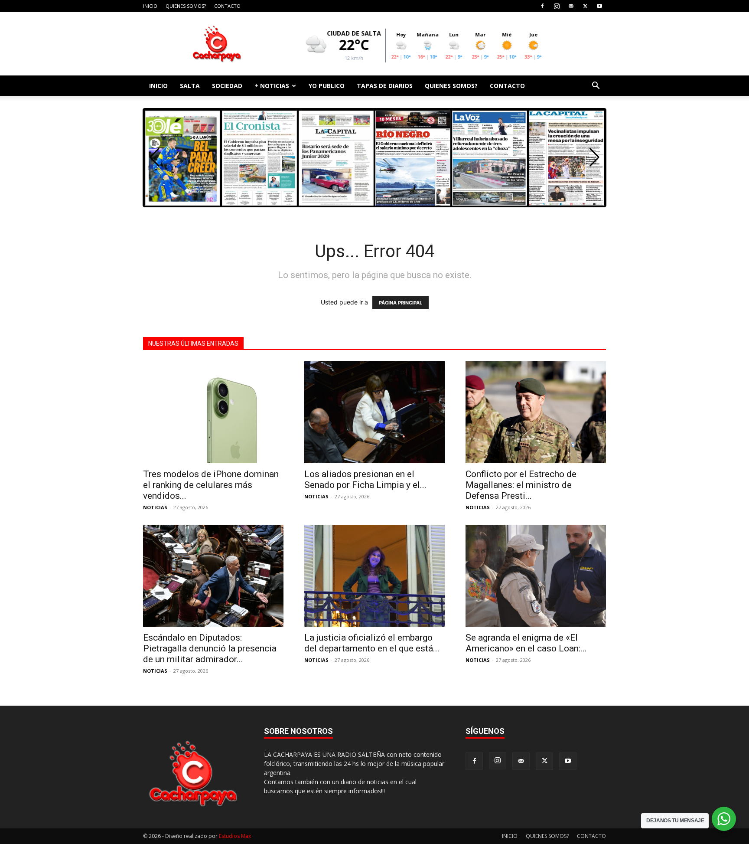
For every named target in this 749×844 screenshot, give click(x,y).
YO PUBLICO (327, 86)
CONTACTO (227, 6)
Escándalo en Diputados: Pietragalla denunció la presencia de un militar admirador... (210, 648)
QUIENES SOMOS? (186, 6)
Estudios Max (235, 836)
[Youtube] (599, 6)
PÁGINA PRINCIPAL (400, 303)
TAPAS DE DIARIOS (385, 86)
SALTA (190, 86)
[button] (595, 86)
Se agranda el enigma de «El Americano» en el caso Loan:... (526, 643)
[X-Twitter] (585, 6)
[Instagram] (556, 6)
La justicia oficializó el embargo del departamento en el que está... (372, 643)
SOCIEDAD (227, 86)
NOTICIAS (155, 507)
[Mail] (570, 6)
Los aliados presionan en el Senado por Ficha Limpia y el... (365, 479)
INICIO (150, 6)
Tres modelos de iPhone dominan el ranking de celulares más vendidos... (211, 485)
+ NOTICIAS (271, 86)
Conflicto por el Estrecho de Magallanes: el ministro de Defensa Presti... (521, 485)
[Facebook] (542, 6)
